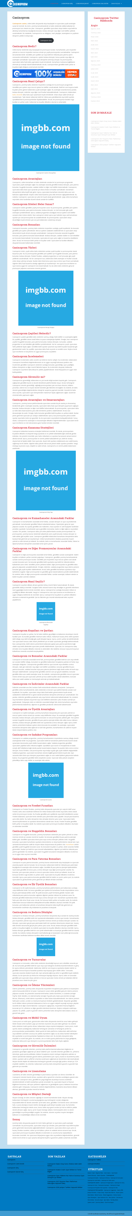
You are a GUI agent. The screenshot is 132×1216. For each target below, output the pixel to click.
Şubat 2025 (94, 69)
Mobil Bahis (91, 1195)
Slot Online (91, 1200)
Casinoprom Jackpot (103, 1185)
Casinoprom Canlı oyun (107, 1180)
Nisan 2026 (94, 37)
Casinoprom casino (19, 24)
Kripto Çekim (119, 1192)
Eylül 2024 (94, 89)
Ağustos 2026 (95, 29)
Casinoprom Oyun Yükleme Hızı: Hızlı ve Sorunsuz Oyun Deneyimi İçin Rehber (104, 134)
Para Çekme (112, 1197)
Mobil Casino (98, 1195)
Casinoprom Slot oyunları (95, 1190)
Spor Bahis (107, 1200)
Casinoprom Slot (113, 1187)
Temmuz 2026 (96, 33)
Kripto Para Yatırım (110, 1192)
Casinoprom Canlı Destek (100, 3)
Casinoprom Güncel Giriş (15, 1172)
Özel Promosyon (109, 1202)
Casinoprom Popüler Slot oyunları (98, 1187)
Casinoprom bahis (93, 1178)
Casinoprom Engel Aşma (107, 1182)
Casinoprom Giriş (67, 3)
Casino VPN (120, 1190)
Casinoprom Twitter (94, 1160)
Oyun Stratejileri (92, 1197)
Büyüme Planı (99, 1173)
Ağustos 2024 (95, 93)
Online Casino (117, 1195)
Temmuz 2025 (96, 65)
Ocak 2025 (94, 73)
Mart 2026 (94, 41)
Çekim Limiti (91, 1202)
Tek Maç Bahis (114, 1200)
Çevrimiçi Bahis (99, 1202)
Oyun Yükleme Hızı (103, 1197)
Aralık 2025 (94, 45)
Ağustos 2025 (95, 61)
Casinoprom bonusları (117, 1178)
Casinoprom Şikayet (82, 3)
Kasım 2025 (95, 49)
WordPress (110, 1214)
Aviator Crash (91, 1173)
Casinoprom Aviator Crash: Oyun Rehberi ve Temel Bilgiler (105, 128)
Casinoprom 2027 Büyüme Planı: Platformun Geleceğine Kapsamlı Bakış (106, 140)
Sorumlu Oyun (99, 1200)
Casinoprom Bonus (104, 1178)
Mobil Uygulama (107, 1195)
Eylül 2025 (94, 57)
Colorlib (90, 1214)
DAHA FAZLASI (115, 3)
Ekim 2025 (94, 53)
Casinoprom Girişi (92, 1185)
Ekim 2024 (94, 85)
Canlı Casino (107, 1173)
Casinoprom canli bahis (94, 1180)
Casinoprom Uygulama (110, 1190)
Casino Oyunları (101, 1175)
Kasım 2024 (95, 81)
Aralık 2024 (94, 77)
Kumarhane (70, 844)
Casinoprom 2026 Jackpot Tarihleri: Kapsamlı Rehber (106, 145)
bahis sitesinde (17, 95)
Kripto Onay (100, 1192)
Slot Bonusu (119, 1197)
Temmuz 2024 (96, 97)
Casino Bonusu (92, 1175)
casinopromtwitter (94, 1164)
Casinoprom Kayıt (115, 1185)
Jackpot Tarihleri (92, 1192)
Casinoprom (54, 3)
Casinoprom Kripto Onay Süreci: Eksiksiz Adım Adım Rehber (106, 122)
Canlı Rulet (114, 1173)
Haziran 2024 (95, 101)
